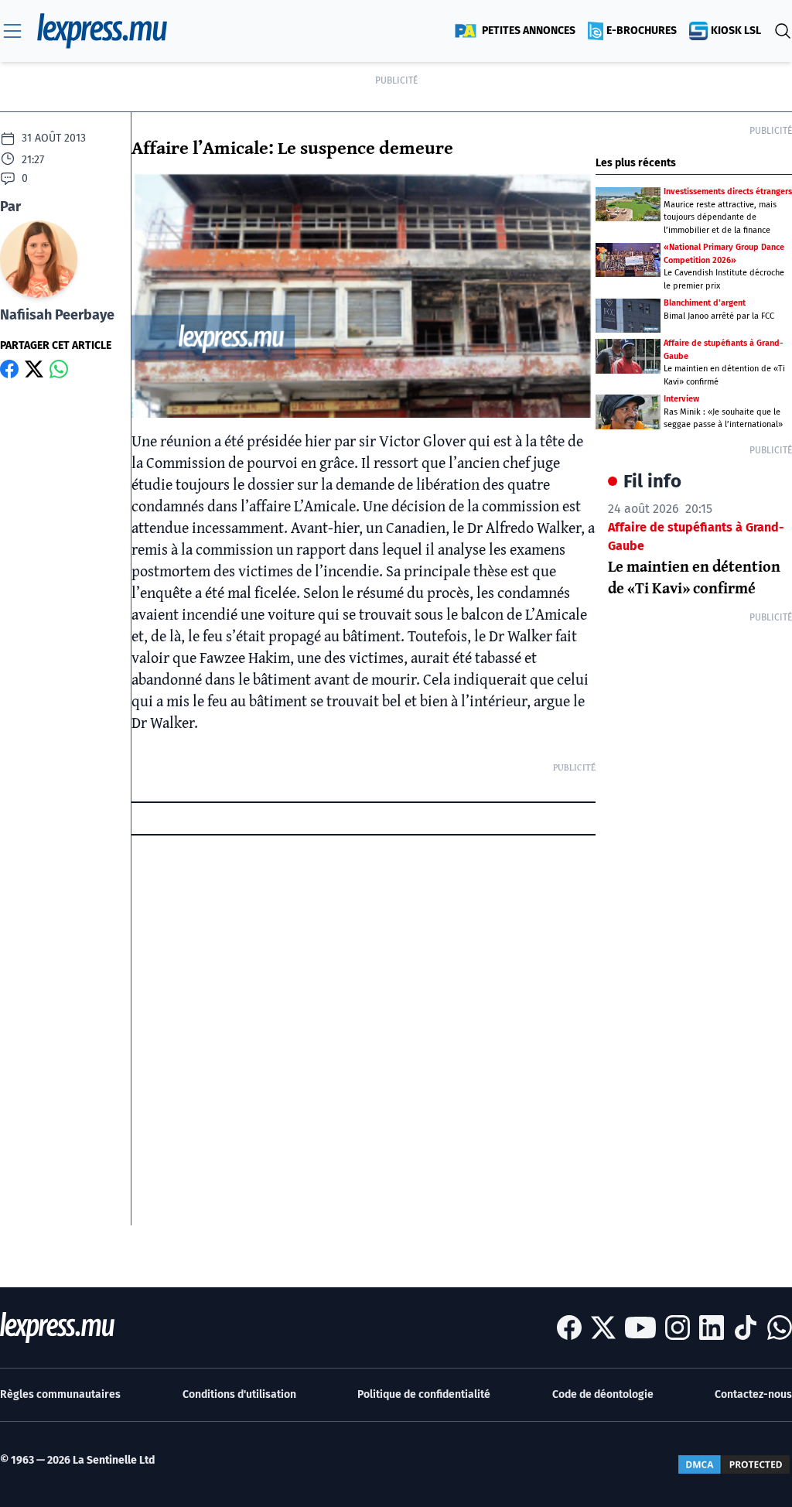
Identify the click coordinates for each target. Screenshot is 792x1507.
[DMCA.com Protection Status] (734, 1464)
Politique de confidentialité (423, 1394)
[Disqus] (363, 1032)
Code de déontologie (603, 1394)
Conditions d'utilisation (239, 1394)
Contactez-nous (753, 1394)
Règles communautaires (60, 1394)
